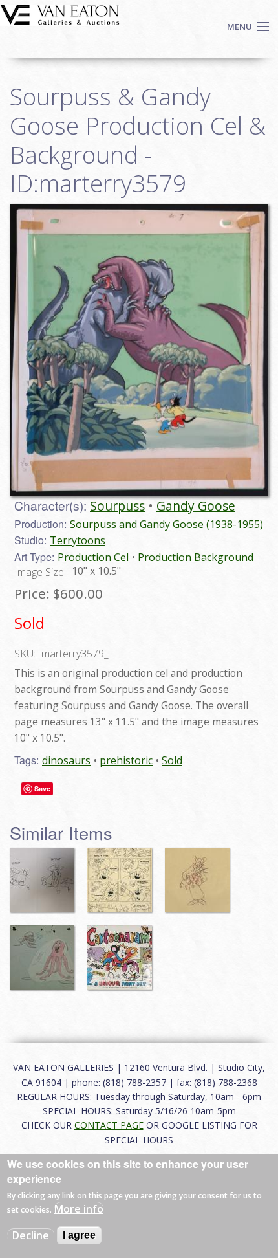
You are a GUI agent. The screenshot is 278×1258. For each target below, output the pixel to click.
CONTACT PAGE (109, 1125)
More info (78, 1209)
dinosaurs (66, 760)
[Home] (60, 13)
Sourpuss (117, 505)
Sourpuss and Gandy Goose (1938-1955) (166, 524)
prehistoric (126, 760)
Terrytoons (77, 540)
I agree (79, 1235)
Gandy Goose (195, 505)
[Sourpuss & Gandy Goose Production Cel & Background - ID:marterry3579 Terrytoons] (139, 349)
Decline (30, 1235)
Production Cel (93, 557)
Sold (172, 760)
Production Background (195, 557)
